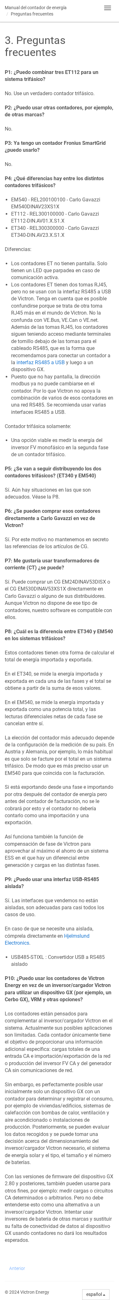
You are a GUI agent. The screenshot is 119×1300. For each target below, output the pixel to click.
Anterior (17, 1268)
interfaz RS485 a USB (41, 362)
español (94, 1294)
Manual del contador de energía (36, 7)
